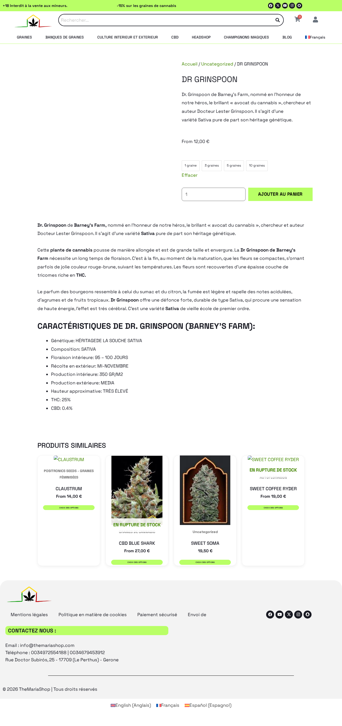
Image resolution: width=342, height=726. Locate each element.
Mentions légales (29, 614)
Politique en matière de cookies (93, 614)
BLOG (287, 37)
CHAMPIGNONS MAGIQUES (246, 37)
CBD (174, 37)
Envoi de (197, 614)
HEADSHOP (201, 37)
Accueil (189, 64)
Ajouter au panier (280, 194)
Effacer (189, 175)
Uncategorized (217, 64)
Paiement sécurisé (157, 614)
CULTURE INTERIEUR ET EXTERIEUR (127, 37)
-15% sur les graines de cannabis (146, 5)
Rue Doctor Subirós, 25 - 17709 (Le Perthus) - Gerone (62, 660)
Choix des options (69, 508)
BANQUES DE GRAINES (64, 37)
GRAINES (24, 37)
